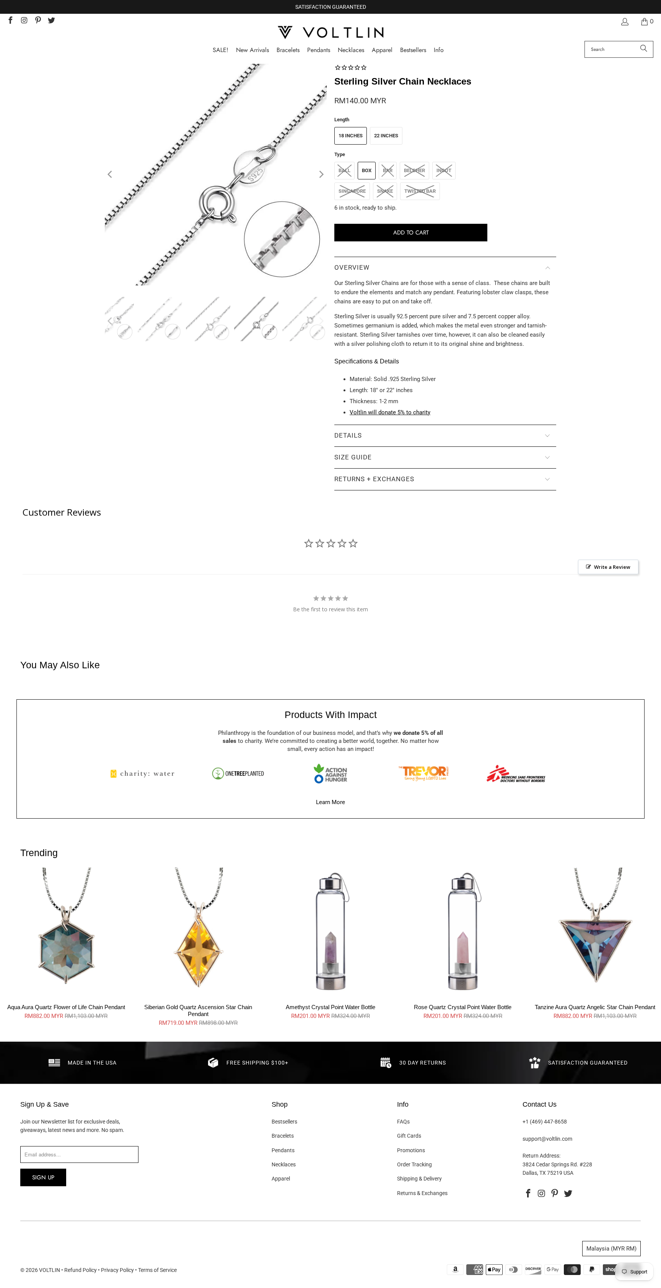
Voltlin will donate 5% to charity (390, 412)
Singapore (352, 191)
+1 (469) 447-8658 (545, 1122)
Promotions (411, 1150)
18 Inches (351, 135)
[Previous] (110, 174)
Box (366, 170)
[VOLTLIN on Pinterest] (37, 21)
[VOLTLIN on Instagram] (24, 21)
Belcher (414, 170)
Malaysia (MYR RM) (611, 1248)
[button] (439, 50)
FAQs (403, 1122)
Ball (344, 170)
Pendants (283, 1150)
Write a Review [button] (612, 566)
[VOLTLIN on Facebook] (10, 21)
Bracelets (283, 1136)
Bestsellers (284, 1122)
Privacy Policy (117, 1270)
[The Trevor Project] (423, 773)
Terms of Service (157, 1270)
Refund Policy (80, 1270)
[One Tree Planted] (238, 773)
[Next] (321, 174)
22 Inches (386, 135)
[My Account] (624, 21)
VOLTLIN (49, 1270)
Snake (385, 191)
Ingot (443, 170)
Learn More (330, 802)
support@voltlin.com (547, 1139)
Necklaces (284, 1164)
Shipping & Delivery (419, 1179)
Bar (387, 170)
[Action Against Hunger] (330, 773)
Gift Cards (409, 1136)
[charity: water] (145, 773)
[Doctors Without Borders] (516, 773)
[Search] (643, 49)
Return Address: (541, 1156)
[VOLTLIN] (330, 33)
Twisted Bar (420, 191)
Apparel (281, 1179)
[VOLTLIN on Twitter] (51, 21)
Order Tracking (414, 1164)
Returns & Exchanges (422, 1193)
